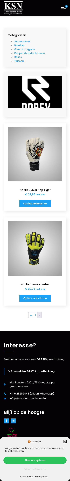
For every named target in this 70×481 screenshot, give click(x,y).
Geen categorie (24, 49)
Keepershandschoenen (29, 53)
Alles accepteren (35, 460)
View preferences (35, 469)
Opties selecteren (35, 203)
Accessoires (22, 41)
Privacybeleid (41, 476)
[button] (65, 441)
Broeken (19, 45)
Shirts (18, 57)
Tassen (19, 61)
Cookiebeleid (26, 476)
